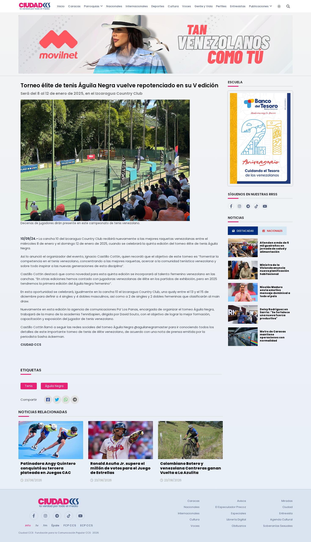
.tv (36, 525)
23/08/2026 (33, 480)
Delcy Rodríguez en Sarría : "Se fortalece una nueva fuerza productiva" (275, 313)
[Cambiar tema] (279, 6)
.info (28, 525)
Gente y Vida (203, 6)
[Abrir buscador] (288, 6)
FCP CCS (69, 525)
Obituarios (239, 526)
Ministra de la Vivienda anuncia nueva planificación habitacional (274, 269)
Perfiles (221, 6)
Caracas (74, 6)
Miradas (287, 501)
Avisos (241, 501)
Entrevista (286, 513)
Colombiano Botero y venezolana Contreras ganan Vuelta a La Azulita (190, 468)
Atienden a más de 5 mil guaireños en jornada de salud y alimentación (274, 247)
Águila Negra (54, 386)
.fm (45, 525)
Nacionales (114, 6)
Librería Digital (236, 519)
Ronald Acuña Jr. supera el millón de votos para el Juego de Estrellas (120, 468)
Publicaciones (258, 6)
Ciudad (287, 507)
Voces (186, 6)
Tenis (29, 386)
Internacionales (137, 6)
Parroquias (91, 6)
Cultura (173, 6)
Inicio (61, 6)
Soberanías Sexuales (278, 526)
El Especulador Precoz (230, 507)
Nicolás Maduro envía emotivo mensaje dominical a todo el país (275, 291)
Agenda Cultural (281, 519)
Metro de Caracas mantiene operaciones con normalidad (273, 336)
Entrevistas (237, 6)
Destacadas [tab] (245, 231)
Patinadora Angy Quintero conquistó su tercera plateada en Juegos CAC (48, 468)
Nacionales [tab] (274, 231)
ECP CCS (86, 525)
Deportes (157, 6)
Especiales (238, 513)
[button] (260, 138)
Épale (55, 525)
